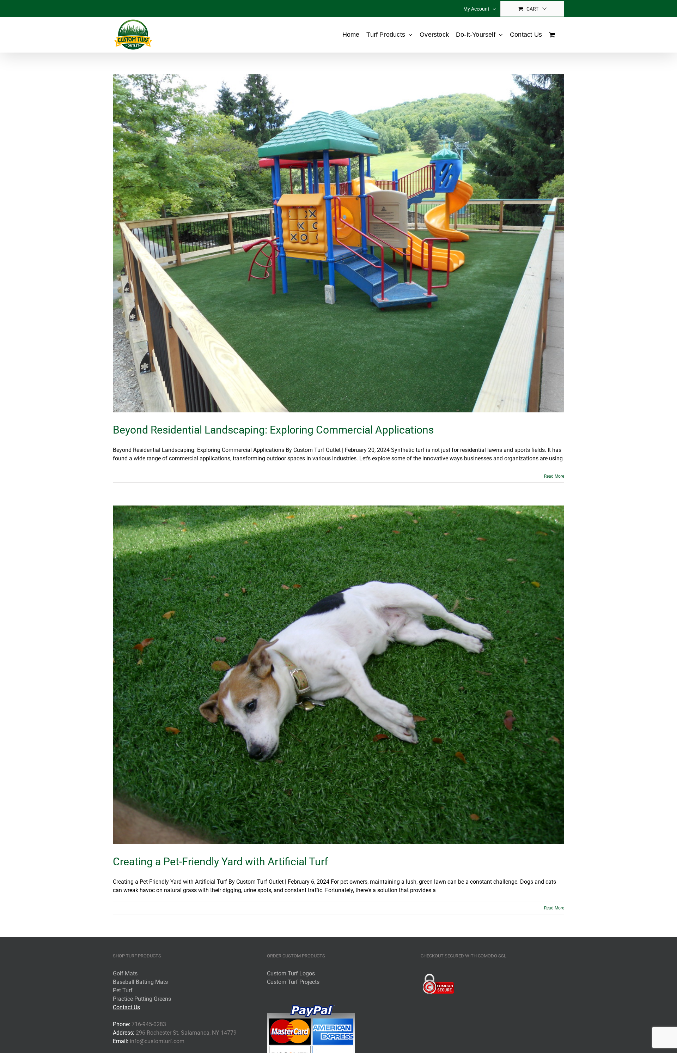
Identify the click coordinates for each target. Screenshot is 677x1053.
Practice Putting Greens (142, 998)
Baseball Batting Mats (140, 982)
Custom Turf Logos (291, 973)
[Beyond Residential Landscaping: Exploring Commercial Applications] (338, 243)
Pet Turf (123, 990)
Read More (554, 476)
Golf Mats (125, 973)
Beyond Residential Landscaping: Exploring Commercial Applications (273, 430)
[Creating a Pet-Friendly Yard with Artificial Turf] (338, 675)
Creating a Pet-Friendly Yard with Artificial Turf (220, 861)
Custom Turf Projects (293, 982)
